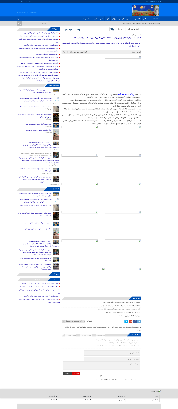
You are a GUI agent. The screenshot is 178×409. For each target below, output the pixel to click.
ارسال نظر (76, 373)
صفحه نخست (154, 19)
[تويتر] (126, 321)
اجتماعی (129, 19)
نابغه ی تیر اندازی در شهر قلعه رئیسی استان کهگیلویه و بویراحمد (121, 302)
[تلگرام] (139, 321)
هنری (101, 19)
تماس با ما (28, 1)
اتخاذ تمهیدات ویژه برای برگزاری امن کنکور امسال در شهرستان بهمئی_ (140, 23)
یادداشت (86, 396)
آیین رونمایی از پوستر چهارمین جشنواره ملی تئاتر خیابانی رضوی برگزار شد (35, 170)
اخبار (137, 29)
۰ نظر (119, 29)
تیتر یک (130, 29)
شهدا (107, 19)
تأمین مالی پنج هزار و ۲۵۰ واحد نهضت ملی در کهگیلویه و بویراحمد (39, 63)
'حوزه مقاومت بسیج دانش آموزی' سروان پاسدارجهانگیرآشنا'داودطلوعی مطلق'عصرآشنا (104, 327)
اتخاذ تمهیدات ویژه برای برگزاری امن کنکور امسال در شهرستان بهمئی (120, 306)
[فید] (18, 18)
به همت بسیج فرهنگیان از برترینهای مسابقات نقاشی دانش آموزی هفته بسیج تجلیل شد (107, 37)
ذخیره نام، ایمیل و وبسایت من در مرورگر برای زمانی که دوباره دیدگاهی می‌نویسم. (116, 380)
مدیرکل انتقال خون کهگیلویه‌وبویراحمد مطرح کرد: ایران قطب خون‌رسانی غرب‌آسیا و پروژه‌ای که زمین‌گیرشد (36, 99)
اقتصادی (137, 19)
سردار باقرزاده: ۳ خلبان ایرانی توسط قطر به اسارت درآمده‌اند (122, 312)
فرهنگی (121, 19)
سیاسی (145, 19)
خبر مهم (120, 399)
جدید (55, 279)
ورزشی (114, 19)
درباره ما (20, 1)
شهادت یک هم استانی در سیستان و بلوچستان (38, 130)
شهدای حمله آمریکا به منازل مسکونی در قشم (39, 124)
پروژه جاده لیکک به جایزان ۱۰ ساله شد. (129, 316)
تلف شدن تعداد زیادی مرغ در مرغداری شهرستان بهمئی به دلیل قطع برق (119, 309)
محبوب (37, 279)
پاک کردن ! (67, 373)
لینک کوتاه (89, 321)
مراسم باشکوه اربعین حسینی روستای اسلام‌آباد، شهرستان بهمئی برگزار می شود (35, 115)
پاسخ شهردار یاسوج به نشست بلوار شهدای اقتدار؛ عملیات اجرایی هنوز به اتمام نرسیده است (35, 91)
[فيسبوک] (135, 321)
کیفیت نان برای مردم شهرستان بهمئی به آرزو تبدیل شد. (35, 107)
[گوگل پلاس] (130, 321)
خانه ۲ (87, 399)
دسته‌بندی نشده (54, 85)
